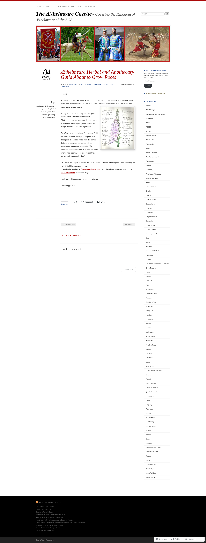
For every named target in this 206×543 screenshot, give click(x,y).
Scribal (148, 430)
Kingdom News (151, 345)
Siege (148, 439)
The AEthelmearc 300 (153, 447)
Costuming (149, 221)
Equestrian (149, 255)
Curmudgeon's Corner (153, 234)
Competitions (150, 204)
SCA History (150, 422)
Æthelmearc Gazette (155, 93)
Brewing (97, 84)
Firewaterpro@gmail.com (91, 169)
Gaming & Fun (151, 302)
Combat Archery (151, 199)
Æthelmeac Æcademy (153, 174)
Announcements (151, 135)
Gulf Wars (149, 306)
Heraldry (149, 315)
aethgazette (73, 84)
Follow (148, 86)
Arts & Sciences (87, 84)
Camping (149, 195)
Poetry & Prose (151, 383)
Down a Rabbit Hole (152, 251)
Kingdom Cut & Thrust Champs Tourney (49, 525)
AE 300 (148, 127)
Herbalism (65, 86)
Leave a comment (128, 84)
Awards (148, 165)
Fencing (148, 276)
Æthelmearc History (152, 178)
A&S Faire (149, 118)
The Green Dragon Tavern (45, 530)
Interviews (149, 340)
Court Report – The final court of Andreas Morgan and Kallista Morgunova (60, 522)
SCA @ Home (150, 417)
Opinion (148, 375)
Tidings (148, 456)
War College (150, 469)
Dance (148, 238)
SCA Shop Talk (151, 426)
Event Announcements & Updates (157, 264)
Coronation (149, 212)
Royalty (148, 413)
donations (149, 246)
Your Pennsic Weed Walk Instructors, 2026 (50, 514)
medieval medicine (49, 117)
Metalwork (149, 358)
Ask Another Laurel (152, 157)
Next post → (129, 224)
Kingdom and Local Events (69, 6)
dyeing (47, 106)
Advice (148, 123)
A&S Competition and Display (156, 114)
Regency (149, 405)
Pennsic (148, 379)
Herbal (48, 109)
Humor (148, 328)
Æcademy (149, 170)
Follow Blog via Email (156, 70)
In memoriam (150, 336)
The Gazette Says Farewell (45, 506)
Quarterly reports (152, 392)
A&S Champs (150, 110)
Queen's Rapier (151, 396)
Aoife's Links (150, 140)
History (148, 323)
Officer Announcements (154, 370)
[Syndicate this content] (37, 502)
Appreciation (150, 144)
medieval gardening (48, 115)
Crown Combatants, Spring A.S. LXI (48, 528)
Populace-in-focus (152, 387)
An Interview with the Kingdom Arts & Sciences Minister (54, 520)
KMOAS (148, 349)
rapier (148, 400)
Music (148, 362)
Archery (148, 148)
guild (43, 109)
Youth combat (150, 477)
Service (148, 434)
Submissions (90, 6)
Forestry (149, 298)
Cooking (105, 84)
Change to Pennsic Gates (44, 512)
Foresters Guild (151, 294)
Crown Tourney (151, 229)
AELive (148, 131)
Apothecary (40, 106)
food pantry (150, 289)
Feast (148, 272)
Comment (128, 269)
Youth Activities (151, 473)
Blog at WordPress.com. (45, 540)
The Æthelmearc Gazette (64, 14)
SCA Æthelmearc (68, 172)
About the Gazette (45, 6)
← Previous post (68, 224)
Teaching (149, 443)
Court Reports (151, 225)
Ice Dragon (149, 332)
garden (52, 106)
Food (111, 84)
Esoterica (149, 259)
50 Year (148, 105)
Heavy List (149, 311)
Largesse (149, 353)
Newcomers (150, 366)
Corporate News (151, 217)
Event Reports (151, 268)
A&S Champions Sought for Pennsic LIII (49, 517)
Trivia (148, 460)
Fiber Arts (149, 281)
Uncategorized (151, 464)
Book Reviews (151, 187)
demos (148, 242)
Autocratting (150, 161)
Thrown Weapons (152, 452)
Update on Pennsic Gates (44, 509)
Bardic (148, 182)
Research (149, 409)
